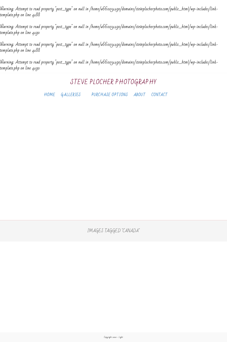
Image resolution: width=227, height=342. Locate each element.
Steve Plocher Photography (113, 82)
